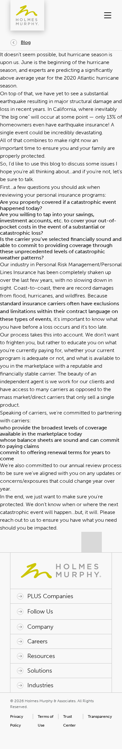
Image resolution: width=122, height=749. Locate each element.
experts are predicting (54, 70)
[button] (107, 15)
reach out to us (17, 520)
